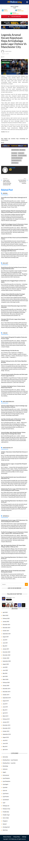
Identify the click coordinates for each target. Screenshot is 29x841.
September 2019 (7, 697)
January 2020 (6, 685)
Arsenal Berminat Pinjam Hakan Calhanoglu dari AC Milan (14, 198)
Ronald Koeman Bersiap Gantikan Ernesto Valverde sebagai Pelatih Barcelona (14, 268)
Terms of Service (7, 836)
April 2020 (5, 676)
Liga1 (4, 802)
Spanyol (4, 824)
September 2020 (7, 661)
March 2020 (5, 679)
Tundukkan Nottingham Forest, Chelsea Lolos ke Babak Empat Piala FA (13, 386)
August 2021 (6, 636)
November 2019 (6, 691)
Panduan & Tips (6, 808)
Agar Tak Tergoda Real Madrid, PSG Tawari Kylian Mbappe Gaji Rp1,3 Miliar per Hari (13, 546)
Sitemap (24, 836)
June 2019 (5, 706)
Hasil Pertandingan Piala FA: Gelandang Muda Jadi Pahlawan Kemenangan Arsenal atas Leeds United (13, 211)
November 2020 (6, 655)
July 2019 (5, 703)
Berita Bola (16, 149)
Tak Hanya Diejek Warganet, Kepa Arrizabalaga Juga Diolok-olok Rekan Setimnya (14, 406)
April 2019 (5, 713)
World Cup (5, 830)
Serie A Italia (6, 818)
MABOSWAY (9, 51)
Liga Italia (5, 787)
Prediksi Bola (6, 811)
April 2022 (5, 612)
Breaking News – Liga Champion (10, 760)
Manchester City (17, 160)
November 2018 (6, 728)
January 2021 (6, 649)
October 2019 (6, 694)
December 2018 (6, 725)
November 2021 (6, 627)
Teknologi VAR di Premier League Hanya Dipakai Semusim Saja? (13, 319)
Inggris (23, 149)
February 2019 (6, 719)
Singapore (5, 821)
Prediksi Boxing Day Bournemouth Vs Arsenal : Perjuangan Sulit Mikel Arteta (12, 250)
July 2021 (5, 639)
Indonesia (5, 769)
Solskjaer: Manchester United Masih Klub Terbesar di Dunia (14, 452)
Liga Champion (6, 778)
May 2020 (5, 673)
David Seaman (22, 155)
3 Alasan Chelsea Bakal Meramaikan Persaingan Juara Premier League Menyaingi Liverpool (13, 294)
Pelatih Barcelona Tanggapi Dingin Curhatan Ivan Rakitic (13, 281)
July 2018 (5, 740)
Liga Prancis (5, 793)
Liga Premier (6, 796)
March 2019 (5, 716)
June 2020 (5, 670)
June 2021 (5, 642)
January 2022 (6, 621)
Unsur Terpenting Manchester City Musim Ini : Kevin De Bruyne (14, 501)
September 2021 (7, 633)
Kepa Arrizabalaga (17, 158)
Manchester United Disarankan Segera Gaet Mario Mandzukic (13, 306)
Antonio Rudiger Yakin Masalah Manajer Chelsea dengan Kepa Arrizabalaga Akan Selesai (13, 433)
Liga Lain (5, 790)
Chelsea (15, 155)
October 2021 (6, 630)
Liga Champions (6, 781)
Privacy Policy (16, 836)
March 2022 (5, 615)
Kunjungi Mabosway (16, 16)
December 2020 (6, 652)
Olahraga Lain (6, 805)
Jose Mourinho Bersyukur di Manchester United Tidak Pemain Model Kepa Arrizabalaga (13, 419)
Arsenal (15, 153)
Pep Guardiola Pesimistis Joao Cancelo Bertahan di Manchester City (13, 477)
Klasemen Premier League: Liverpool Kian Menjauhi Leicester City (14, 464)
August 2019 (6, 700)
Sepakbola (15, 162)
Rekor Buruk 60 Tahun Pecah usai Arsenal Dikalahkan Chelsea (14, 238)
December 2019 (6, 688)
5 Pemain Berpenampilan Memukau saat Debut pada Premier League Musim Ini (14, 375)
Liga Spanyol (6, 799)
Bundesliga (5, 766)
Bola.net (22, 153)
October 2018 (6, 731)
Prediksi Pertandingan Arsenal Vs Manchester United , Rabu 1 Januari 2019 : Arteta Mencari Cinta (14, 224)
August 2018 (6, 737)
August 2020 (6, 664)
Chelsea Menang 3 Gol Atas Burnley (10, 350)
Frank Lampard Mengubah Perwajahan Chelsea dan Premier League (14, 337)
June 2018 (5, 743)
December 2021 (6, 624)
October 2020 (6, 658)
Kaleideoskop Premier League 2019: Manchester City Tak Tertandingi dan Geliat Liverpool (14, 489)
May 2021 (5, 646)
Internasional (6, 775)
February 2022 (6, 618)
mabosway (10, 597)
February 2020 (6, 682)
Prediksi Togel (6, 814)
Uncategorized (6, 827)
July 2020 (5, 667)
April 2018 (5, 749)
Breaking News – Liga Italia (9, 763)
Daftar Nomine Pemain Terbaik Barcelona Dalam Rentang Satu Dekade (13, 571)
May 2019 (5, 710)
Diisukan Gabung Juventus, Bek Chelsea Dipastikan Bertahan (14, 361)
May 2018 (5, 746)
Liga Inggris (5, 784)
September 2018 (7, 734)
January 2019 (6, 722)
